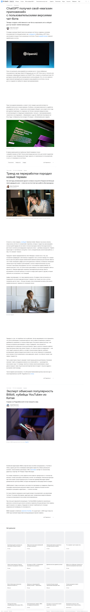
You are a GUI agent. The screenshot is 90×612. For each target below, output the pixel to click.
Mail (2, 611)
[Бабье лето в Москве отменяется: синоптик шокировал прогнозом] (74, 560)
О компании (6, 611)
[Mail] (2, 1)
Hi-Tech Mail (19, 170)
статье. (32, 373)
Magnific (26, 442)
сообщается (32, 34)
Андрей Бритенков (14, 404)
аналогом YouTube (26, 511)
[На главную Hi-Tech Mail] (5, 1)
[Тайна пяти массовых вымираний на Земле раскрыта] (35, 541)
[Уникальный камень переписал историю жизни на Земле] (55, 541)
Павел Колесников (14, 27)
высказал (33, 469)
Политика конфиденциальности (82, 611)
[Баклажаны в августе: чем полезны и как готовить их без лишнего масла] (74, 599)
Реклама (10, 611)
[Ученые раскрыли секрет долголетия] (74, 580)
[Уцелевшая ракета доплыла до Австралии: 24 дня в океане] (15, 541)
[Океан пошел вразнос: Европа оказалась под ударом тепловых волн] (15, 560)
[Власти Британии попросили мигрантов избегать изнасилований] (15, 580)
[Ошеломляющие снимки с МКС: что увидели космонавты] (35, 599)
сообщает (23, 242)
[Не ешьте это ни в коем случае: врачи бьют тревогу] (55, 599)
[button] (30, 54)
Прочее (25, 170)
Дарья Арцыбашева (14, 186)
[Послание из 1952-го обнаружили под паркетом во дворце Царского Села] (35, 560)
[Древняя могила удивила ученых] (55, 560)
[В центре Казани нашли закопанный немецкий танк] (55, 580)
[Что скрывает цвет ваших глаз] (74, 541)
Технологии (16, 5)
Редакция (48, 611)
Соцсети (25, 387)
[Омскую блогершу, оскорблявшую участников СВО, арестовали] (15, 599)
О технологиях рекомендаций (70, 611)
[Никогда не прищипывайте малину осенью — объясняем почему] (35, 580)
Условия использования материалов (57, 611)
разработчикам (43, 36)
